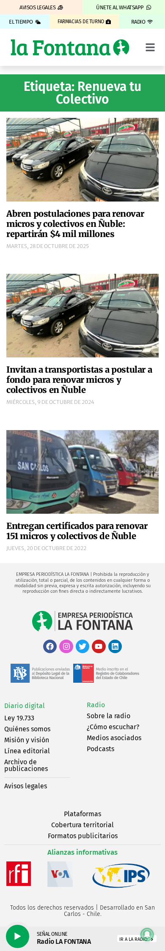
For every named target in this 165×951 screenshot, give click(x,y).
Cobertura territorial (82, 825)
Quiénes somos (27, 729)
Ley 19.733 (19, 718)
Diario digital (24, 706)
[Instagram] (66, 646)
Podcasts (100, 749)
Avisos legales (25, 786)
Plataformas (82, 814)
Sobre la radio (108, 716)
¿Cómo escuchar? (113, 727)
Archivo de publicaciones (26, 765)
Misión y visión (26, 740)
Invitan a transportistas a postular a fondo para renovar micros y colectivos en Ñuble (79, 379)
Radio (96, 705)
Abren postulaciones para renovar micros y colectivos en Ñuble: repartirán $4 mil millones (75, 223)
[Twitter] (82, 646)
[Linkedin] (115, 646)
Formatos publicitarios (83, 836)
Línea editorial (27, 751)
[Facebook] (50, 646)
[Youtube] (98, 646)
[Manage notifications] (147, 934)
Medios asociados (114, 738)
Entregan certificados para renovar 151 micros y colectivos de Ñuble (76, 530)
